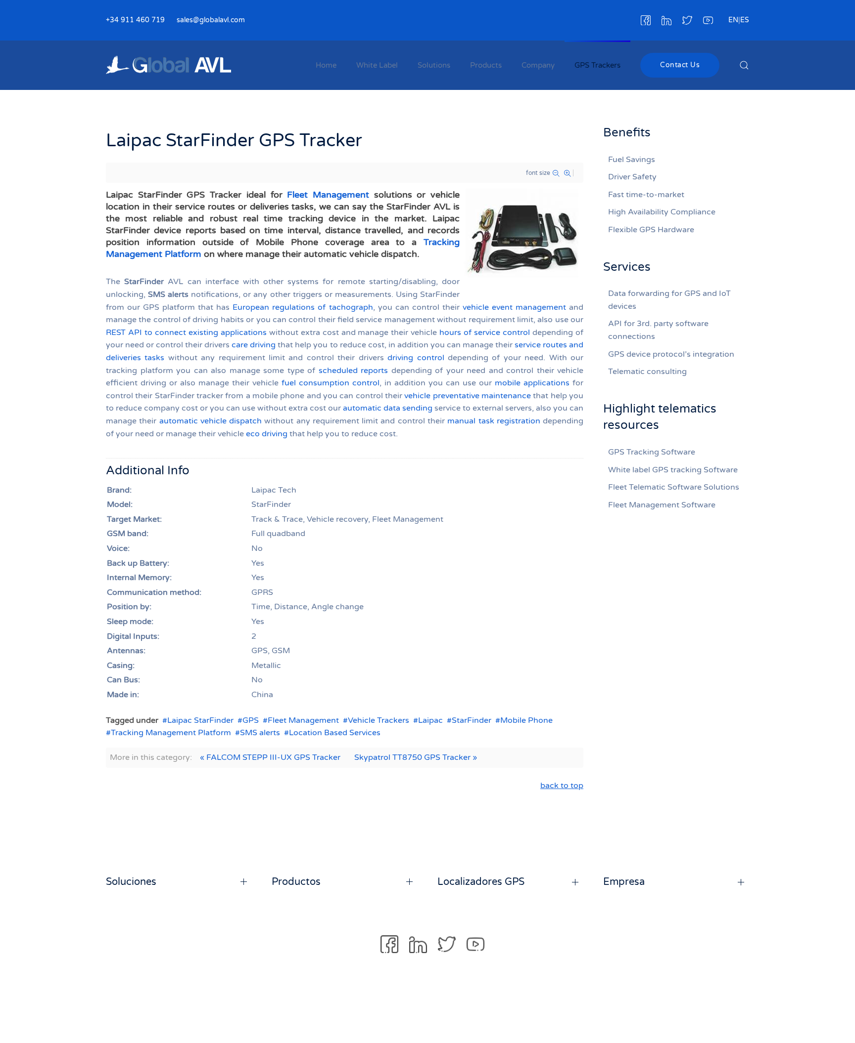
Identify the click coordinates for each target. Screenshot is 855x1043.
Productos (296, 882)
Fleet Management (328, 194)
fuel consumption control (331, 383)
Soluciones (131, 882)
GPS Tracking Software (651, 452)
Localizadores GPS (480, 882)
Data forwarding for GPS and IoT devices (669, 300)
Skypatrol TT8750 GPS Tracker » (415, 757)
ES (744, 20)
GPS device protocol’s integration (671, 354)
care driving (254, 345)
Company (538, 65)
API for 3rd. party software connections (658, 330)
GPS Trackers (597, 65)
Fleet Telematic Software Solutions (673, 487)
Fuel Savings (631, 160)
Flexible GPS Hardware (651, 230)
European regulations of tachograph (303, 307)
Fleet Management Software (661, 505)
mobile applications (532, 383)
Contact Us (680, 65)
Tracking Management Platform (171, 733)
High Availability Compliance (661, 212)
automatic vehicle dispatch (210, 421)
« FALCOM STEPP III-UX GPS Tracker (270, 757)
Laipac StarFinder (200, 720)
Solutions (434, 65)
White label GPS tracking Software (673, 470)
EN (733, 20)
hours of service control (484, 332)
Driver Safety (632, 177)
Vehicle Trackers (378, 720)
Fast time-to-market (646, 195)
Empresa (624, 882)
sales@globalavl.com (211, 20)
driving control (415, 358)
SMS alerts (260, 733)
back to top (561, 786)
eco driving (266, 434)
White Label (377, 65)
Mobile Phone (526, 720)
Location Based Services (334, 733)
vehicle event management (514, 307)
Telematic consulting (647, 371)
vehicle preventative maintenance (467, 396)
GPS (250, 720)
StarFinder (471, 720)
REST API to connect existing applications (186, 332)
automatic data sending (387, 408)
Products (486, 65)
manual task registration (493, 421)
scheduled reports (353, 370)
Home (326, 65)
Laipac (430, 720)
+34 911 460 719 (135, 20)
